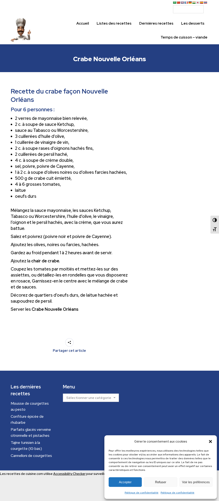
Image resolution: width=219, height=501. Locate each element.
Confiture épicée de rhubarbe (27, 419)
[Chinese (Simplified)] (178, 2)
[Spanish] (201, 2)
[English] (182, 2)
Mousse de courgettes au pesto (30, 406)
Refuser (160, 482)
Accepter (125, 482)
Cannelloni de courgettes (31, 455)
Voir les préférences (196, 482)
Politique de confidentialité (141, 492)
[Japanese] (198, 2)
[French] (186, 2)
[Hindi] (194, 2)
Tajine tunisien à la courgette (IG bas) (26, 445)
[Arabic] (174, 2)
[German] (190, 2)
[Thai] (205, 2)
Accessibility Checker (69, 474)
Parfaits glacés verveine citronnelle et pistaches (31, 432)
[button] (210, 441)
